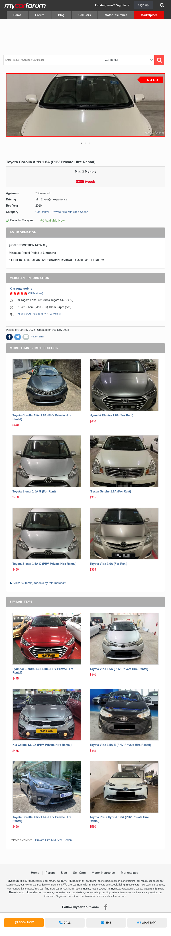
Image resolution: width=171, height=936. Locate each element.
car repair (142, 881)
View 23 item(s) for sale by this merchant (39, 583)
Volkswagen (127, 888)
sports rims (104, 881)
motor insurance (53, 884)
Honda (86, 888)
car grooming (128, 881)
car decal (154, 881)
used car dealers (75, 892)
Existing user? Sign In (111, 5)
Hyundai (115, 888)
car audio (60, 892)
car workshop (93, 892)
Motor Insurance (116, 15)
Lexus (139, 888)
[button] (161, 104)
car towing (26, 884)
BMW (160, 888)
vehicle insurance (121, 892)
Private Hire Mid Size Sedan (70, 212)
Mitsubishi (149, 888)
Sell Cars (84, 15)
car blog (106, 892)
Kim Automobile (21, 288)
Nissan (95, 888)
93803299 (24, 314)
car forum (50, 881)
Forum (39, 15)
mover (100, 896)
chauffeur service (116, 896)
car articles (158, 884)
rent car (115, 881)
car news (28, 888)
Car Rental (42, 212)
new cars (146, 884)
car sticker (73, 896)
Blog (61, 15)
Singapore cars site (99, 884)
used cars (133, 884)
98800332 (39, 314)
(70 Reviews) (35, 293)
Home (17, 15)
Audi (102, 888)
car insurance (88, 896)
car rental (48, 892)
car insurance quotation (144, 892)
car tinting (91, 881)
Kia (108, 888)
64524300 (55, 314)
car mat (37, 884)
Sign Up (143, 5)
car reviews (13, 888)
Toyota (78, 888)
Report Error (37, 336)
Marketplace (149, 15)
